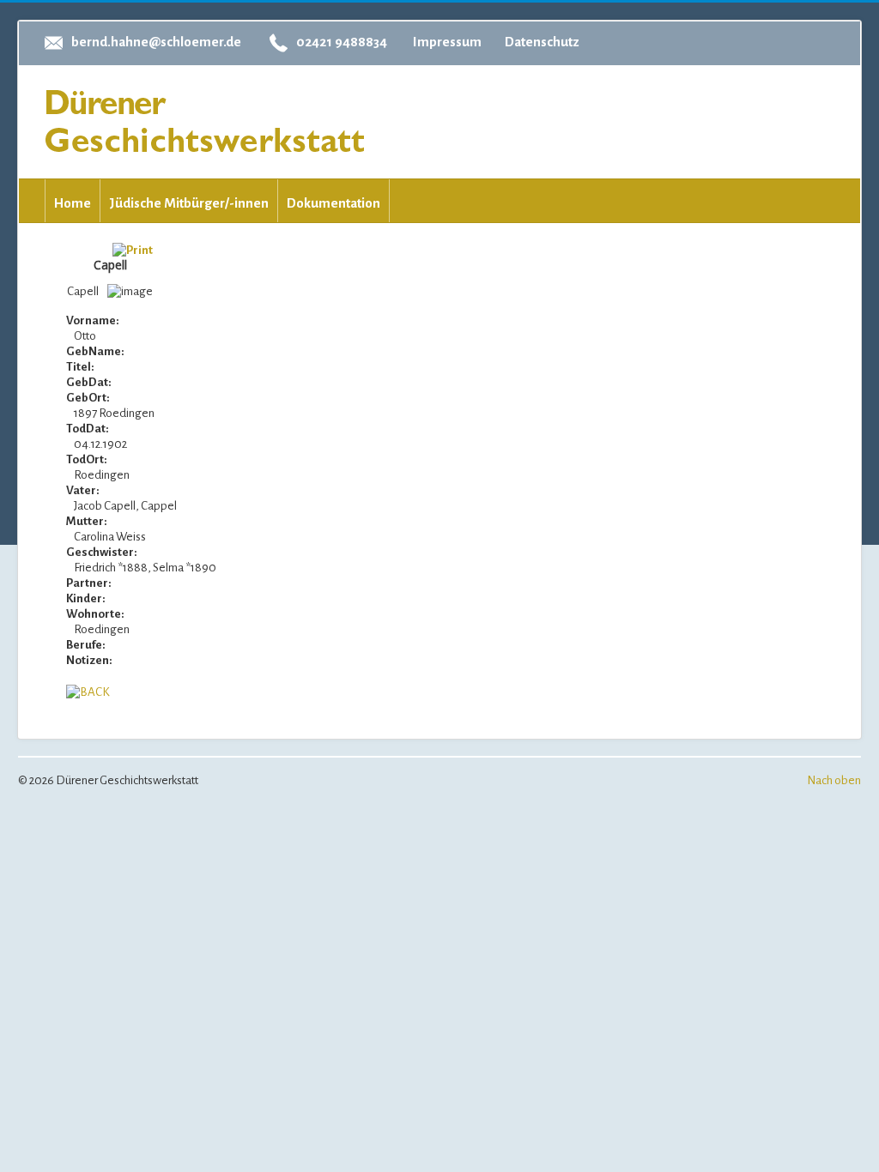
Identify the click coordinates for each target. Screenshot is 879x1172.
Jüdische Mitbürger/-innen (189, 203)
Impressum (447, 41)
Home (72, 203)
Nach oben (834, 780)
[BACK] (88, 691)
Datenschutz (542, 41)
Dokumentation (333, 203)
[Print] (132, 249)
